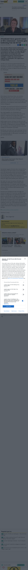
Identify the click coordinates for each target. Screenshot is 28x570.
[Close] (25, 259)
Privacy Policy (21, 311)
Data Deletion (6, 311)
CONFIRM (8, 306)
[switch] (23, 285)
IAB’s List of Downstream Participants (15, 278)
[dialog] (14, 285)
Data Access (14, 311)
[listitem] (14, 282)
